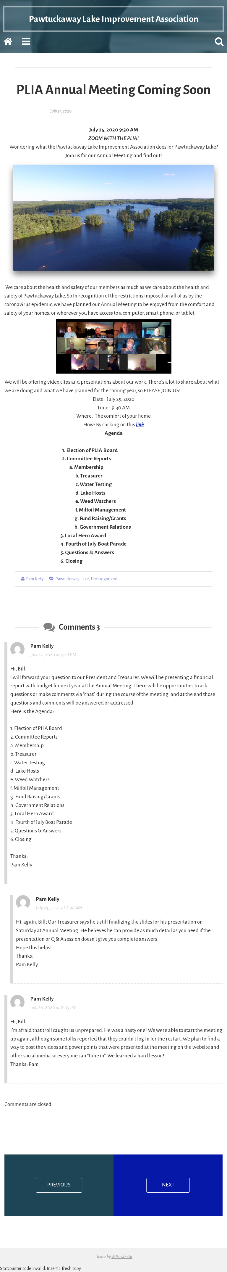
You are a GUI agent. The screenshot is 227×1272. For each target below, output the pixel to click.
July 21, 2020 (61, 111)
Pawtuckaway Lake (72, 579)
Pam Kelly (35, 579)
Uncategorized (104, 579)
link (140, 424)
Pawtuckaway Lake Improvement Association (114, 19)
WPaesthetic (121, 1256)
